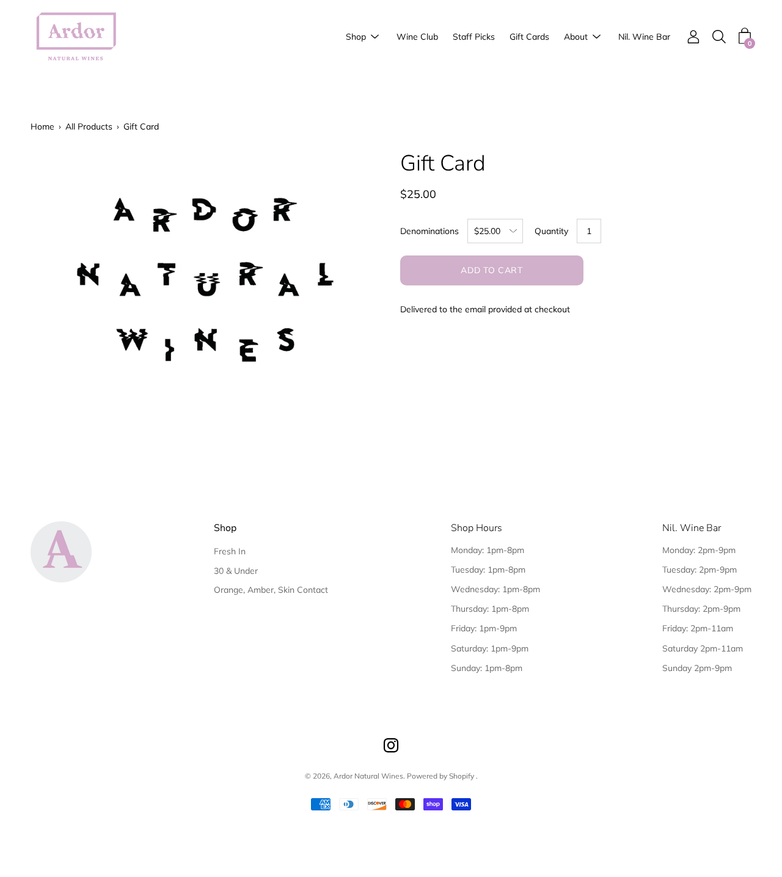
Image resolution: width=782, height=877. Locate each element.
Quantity (551, 231)
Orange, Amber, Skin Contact (271, 589)
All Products (88, 126)
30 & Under (236, 570)
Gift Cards (529, 36)
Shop (356, 36)
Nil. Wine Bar (644, 36)
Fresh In (230, 551)
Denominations (429, 231)
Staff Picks (474, 36)
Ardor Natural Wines (368, 775)
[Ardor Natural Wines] (76, 37)
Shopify (461, 775)
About (576, 36)
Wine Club (417, 36)
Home (42, 126)
